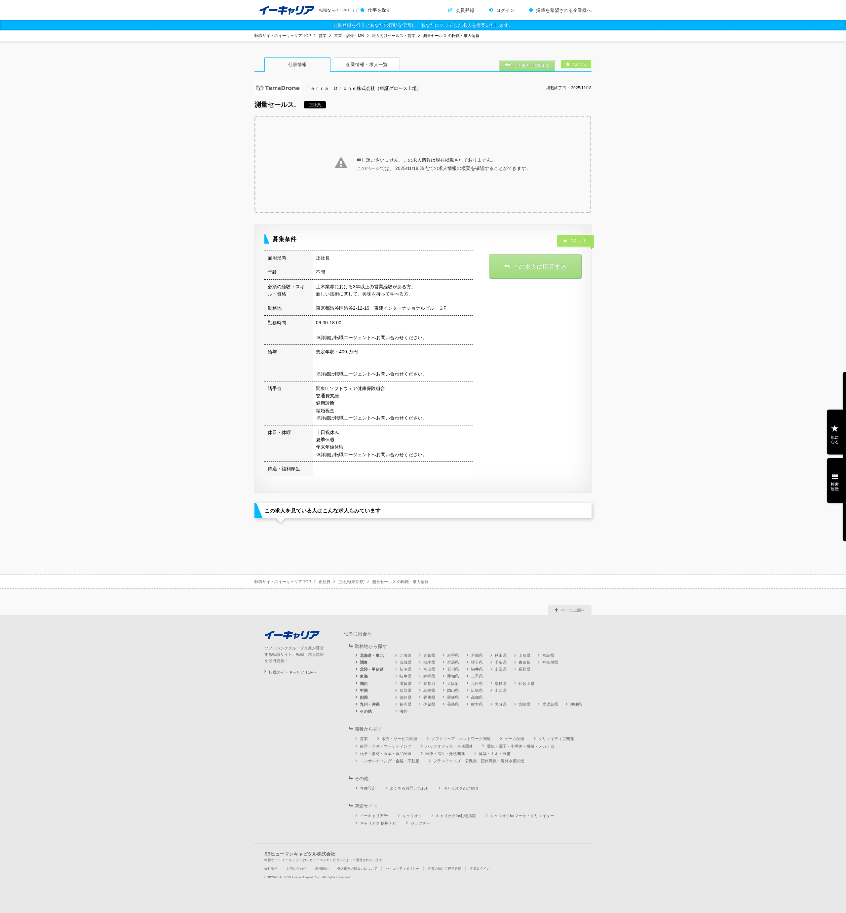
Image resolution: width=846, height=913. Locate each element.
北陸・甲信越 (372, 669)
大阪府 (453, 683)
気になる (835, 439)
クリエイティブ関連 (556, 738)
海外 (403, 711)
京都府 (429, 683)
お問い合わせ (296, 868)
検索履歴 (835, 486)
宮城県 (477, 655)
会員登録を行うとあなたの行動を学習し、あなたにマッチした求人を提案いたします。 (423, 25)
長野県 (524, 669)
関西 (364, 683)
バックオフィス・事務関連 (449, 746)
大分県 (501, 704)
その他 (366, 711)
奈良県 (501, 683)
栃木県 (429, 662)
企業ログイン (480, 868)
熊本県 (477, 704)
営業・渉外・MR (349, 35)
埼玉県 (477, 662)
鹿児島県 (550, 704)
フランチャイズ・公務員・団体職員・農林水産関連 (478, 761)
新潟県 (405, 669)
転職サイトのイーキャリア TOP (282, 35)
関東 (364, 662)
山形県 (524, 655)
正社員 (324, 581)
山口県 (501, 690)
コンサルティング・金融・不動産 (389, 761)
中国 (364, 690)
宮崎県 (524, 704)
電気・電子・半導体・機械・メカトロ (520, 746)
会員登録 (465, 10)
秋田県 (501, 655)
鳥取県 (405, 690)
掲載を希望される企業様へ (564, 10)
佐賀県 (429, 704)
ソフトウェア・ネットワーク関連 (461, 738)
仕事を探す (379, 10)
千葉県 (501, 662)
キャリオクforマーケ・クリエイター (522, 816)
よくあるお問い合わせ (409, 788)
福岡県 (405, 704)
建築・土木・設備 (495, 753)
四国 (364, 697)
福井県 (477, 669)
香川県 (429, 697)
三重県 (477, 676)
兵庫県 (477, 683)
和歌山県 (526, 683)
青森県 (429, 655)
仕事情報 (297, 64)
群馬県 (453, 662)
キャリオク (412, 816)
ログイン (505, 10)
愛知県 (453, 676)
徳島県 (405, 697)
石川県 (453, 669)
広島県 (477, 690)
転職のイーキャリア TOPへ (293, 672)
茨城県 (405, 662)
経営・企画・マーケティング (385, 746)
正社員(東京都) (351, 581)
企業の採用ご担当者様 (444, 868)
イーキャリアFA (374, 816)
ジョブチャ (420, 823)
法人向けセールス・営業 (393, 35)
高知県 (477, 697)
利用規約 (321, 868)
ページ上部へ (573, 610)
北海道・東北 (372, 655)
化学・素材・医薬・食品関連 (385, 753)
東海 (364, 676)
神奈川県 (550, 662)
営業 (323, 35)
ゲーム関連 (514, 738)
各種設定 (368, 788)
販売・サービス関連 (399, 738)
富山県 (429, 669)
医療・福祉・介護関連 (445, 753)
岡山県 (453, 690)
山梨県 (501, 669)
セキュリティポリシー (402, 868)
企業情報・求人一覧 (367, 64)
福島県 (548, 655)
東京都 (524, 662)
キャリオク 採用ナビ (378, 823)
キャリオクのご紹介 (461, 788)
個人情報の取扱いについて (357, 868)
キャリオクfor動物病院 (456, 816)
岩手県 (453, 655)
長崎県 (453, 704)
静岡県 (429, 676)
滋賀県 (405, 683)
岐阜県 (405, 676)
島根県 (429, 690)
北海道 (405, 655)
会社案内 (271, 868)
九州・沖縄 (370, 704)
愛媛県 (453, 697)
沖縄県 (576, 704)
